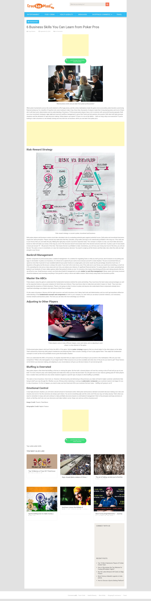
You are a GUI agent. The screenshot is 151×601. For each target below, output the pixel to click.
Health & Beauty (66, 14)
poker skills (37, 446)
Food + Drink (50, 14)
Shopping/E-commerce (101, 14)
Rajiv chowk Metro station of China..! (74, 477)
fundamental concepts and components (52, 294)
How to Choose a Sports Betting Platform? (111, 580)
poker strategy (78, 349)
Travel (119, 14)
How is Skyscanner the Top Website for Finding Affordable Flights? (110, 568)
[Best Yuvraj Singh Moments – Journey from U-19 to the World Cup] (109, 499)
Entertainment (33, 14)
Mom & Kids (82, 14)
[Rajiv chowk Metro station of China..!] (75, 464)
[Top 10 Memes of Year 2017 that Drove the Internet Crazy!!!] (42, 461)
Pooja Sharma (31, 31)
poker (32, 446)
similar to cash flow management (92, 271)
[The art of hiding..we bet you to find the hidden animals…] (109, 464)
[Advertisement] (75, 45)
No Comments (58, 31)
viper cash (49, 114)
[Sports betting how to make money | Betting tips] (42, 499)
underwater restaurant (89, 381)
